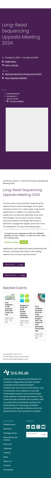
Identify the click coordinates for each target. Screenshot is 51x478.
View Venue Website (16, 101)
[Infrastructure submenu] (16, 424)
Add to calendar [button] (11, 65)
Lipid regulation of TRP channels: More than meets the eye (9, 309)
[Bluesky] (33, 427)
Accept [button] (24, 242)
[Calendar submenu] (12, 448)
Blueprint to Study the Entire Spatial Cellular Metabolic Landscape (24, 311)
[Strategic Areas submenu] (17, 433)
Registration (10, 61)
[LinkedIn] (28, 427)
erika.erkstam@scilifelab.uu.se (16, 359)
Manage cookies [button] (11, 242)
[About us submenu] (12, 461)
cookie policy (13, 238)
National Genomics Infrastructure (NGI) (23, 74)
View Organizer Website (16, 78)
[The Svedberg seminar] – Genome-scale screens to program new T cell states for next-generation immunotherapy (39, 319)
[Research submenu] (12, 429)
